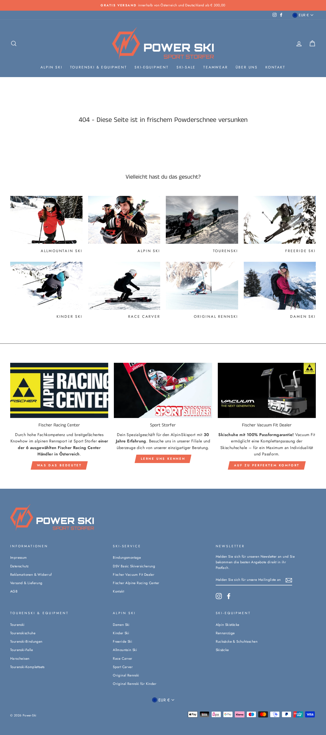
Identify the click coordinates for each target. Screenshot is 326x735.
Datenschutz (19, 566)
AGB (14, 591)
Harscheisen (19, 658)
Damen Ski (121, 624)
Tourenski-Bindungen (26, 641)
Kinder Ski (121, 633)
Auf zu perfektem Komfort (267, 465)
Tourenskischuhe (22, 633)
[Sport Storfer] (163, 390)
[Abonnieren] (289, 580)
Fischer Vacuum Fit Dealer (133, 574)
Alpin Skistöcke (227, 624)
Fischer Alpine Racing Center (136, 582)
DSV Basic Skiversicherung (134, 566)
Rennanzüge (225, 633)
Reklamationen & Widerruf (31, 574)
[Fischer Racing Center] (59, 390)
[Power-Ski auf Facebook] (229, 596)
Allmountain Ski (125, 649)
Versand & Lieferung (26, 582)
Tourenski (17, 624)
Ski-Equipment (151, 67)
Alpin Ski (51, 67)
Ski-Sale (186, 67)
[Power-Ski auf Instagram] (219, 596)
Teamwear (215, 67)
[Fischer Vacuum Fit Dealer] (267, 390)
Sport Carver (123, 666)
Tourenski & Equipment (98, 67)
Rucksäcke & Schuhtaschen (237, 641)
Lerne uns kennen (163, 458)
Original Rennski (126, 675)
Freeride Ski (122, 641)
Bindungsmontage (127, 557)
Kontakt (275, 67)
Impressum (18, 557)
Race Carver (122, 658)
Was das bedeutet (59, 465)
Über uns (247, 67)
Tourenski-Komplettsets (27, 666)
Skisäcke (222, 649)
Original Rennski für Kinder (134, 683)
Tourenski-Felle (21, 649)
